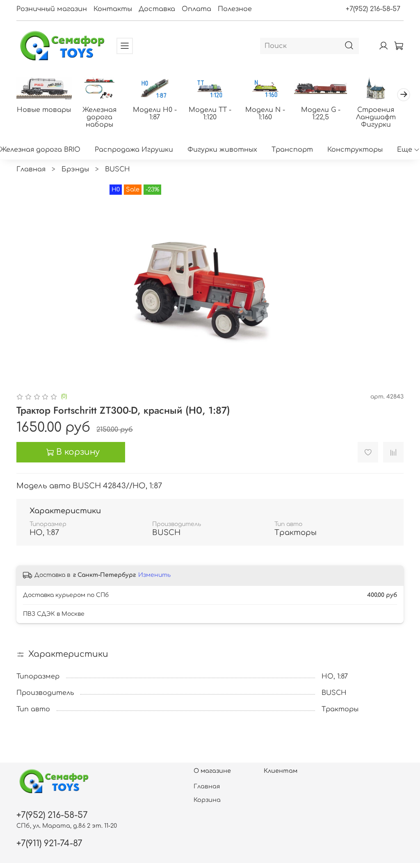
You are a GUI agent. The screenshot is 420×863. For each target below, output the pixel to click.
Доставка (157, 9)
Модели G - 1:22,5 (320, 113)
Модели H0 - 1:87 (155, 113)
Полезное (235, 9)
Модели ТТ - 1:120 (210, 113)
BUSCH (117, 169)
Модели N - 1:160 (265, 113)
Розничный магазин (51, 9)
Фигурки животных (222, 149)
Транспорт (292, 149)
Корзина (207, 800)
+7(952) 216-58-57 (373, 9)
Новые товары (44, 110)
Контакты (113, 9)
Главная (31, 169)
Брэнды (75, 169)
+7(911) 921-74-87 (49, 843)
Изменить (154, 575)
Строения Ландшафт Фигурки (376, 117)
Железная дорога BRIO (40, 149)
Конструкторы (355, 149)
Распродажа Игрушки (134, 149)
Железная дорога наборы (99, 117)
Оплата (196, 9)
